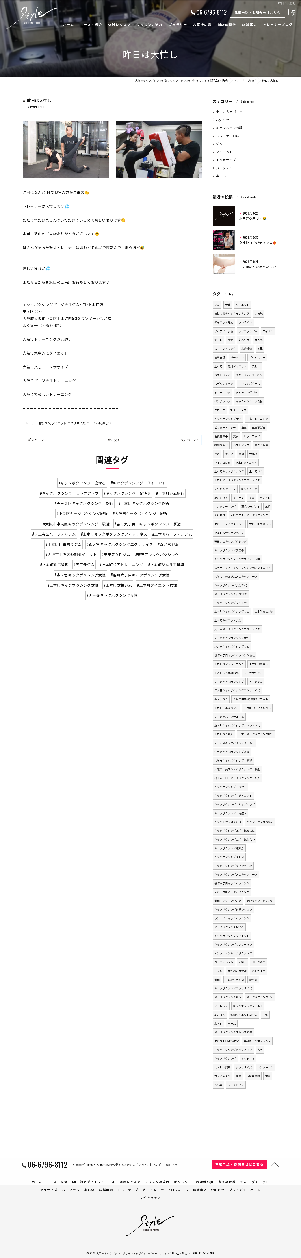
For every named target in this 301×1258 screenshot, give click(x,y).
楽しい (106, 423)
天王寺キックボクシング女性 (231, 638)
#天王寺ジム (84, 564)
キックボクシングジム (260, 997)
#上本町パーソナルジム (172, 534)
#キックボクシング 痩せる (82, 483)
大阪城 (259, 313)
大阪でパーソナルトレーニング (49, 380)
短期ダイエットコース (243, 1014)
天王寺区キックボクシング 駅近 (234, 743)
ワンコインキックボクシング (231, 918)
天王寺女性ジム (253, 673)
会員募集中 (221, 436)
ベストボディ (222, 375)
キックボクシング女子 (227, 419)
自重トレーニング (257, 419)
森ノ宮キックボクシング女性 (231, 646)
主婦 (217, 454)
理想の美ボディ (250, 506)
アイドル (268, 331)
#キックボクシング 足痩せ (127, 493)
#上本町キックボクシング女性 (73, 585)
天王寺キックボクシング (229, 681)
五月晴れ (219, 515)
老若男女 (243, 340)
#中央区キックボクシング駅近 (82, 513)
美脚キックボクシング (257, 1041)
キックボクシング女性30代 (230, 594)
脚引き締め (258, 962)
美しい (229, 454)
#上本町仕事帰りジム (63, 544)
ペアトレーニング (225, 506)
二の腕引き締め (234, 979)
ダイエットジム (248, 331)
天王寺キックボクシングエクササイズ (237, 629)
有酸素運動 (253, 1076)
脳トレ (218, 1023)
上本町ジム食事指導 (226, 673)
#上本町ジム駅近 (170, 493)
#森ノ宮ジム (168, 544)
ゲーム (232, 1023)
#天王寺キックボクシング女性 (112, 595)
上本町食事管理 (258, 664)
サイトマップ (150, 1197)
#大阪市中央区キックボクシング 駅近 (76, 523)
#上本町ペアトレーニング (121, 564)
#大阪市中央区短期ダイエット (71, 554)
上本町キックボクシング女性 (231, 611)
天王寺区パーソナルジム (229, 717)
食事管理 (219, 357)
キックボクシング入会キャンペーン (235, 874)
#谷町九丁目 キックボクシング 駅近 (148, 523)
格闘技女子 (221, 445)
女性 (227, 305)
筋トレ (218, 340)
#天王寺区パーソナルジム (54, 534)
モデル (218, 971)
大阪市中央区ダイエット (229, 524)
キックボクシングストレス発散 (233, 1032)
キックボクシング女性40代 (230, 602)
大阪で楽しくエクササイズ (45, 366)
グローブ (219, 410)
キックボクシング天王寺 (229, 550)
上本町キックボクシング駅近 (256, 734)
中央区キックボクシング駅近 (231, 752)
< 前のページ (35, 439)
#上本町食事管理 (54, 564)
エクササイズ (76, 423)
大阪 (260, 1049)
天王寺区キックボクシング (230, 541)
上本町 (218, 366)
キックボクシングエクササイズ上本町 (237, 559)
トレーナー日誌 (33, 423)
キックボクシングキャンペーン (233, 865)
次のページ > (189, 439)
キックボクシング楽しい (229, 857)
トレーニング (222, 392)
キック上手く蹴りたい (260, 822)
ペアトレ (265, 497)
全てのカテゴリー (229, 111)
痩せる (253, 979)
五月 (267, 506)
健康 (238, 1076)
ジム (47, 423)
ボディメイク (222, 1076)
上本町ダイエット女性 (227, 620)
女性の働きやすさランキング (231, 313)
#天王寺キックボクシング (157, 554)
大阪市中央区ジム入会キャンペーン (235, 576)
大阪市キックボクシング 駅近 (233, 760)
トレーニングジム (246, 392)
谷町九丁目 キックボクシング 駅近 (237, 778)
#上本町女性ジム (118, 585)
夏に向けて (221, 497)
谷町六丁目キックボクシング (231, 883)
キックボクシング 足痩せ (230, 813)
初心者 (218, 1084)
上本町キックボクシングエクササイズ (237, 480)
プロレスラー (257, 357)
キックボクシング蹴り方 (229, 848)
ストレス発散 (222, 1067)
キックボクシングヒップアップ (233, 1049)
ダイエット (59, 423)
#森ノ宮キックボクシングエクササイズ (120, 544)
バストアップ (241, 445)
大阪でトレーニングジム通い (47, 339)
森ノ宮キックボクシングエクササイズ (237, 690)
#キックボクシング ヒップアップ (69, 493)
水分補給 (246, 348)
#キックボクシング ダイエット (138, 483)
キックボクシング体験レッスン (233, 909)
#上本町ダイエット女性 (157, 585)
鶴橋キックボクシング (227, 900)
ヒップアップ (252, 436)
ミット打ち (248, 1058)
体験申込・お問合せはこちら (258, 12)
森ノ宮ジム (221, 699)
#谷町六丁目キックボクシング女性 (140, 575)
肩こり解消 (261, 445)
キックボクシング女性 (249, 401)
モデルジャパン (223, 383)
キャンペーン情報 (229, 127)
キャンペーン (249, 489)
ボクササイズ (244, 1067)
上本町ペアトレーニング (229, 664)
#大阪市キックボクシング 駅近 (140, 513)
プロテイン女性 (223, 331)
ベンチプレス (222, 401)
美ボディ (238, 497)
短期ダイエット (237, 366)
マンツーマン (265, 1067)
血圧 (244, 427)
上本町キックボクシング (229, 471)
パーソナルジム (223, 962)
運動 (241, 454)
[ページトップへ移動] (275, 1164)
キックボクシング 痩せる (230, 787)
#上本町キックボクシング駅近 (144, 503)
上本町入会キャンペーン (229, 532)
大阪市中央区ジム (260, 524)
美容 (251, 497)
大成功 (253, 454)
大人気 (259, 340)
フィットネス (236, 1084)
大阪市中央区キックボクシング (249, 515)
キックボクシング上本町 (248, 1006)
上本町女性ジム (264, 611)
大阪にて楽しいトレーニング (47, 394)
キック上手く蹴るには (227, 822)
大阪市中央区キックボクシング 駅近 (237, 769)
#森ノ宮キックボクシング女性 (80, 575)
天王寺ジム (256, 681)
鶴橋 (217, 979)
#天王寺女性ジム (116, 554)
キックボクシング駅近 (227, 997)
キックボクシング (225, 1058)
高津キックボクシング (260, 900)
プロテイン (245, 322)
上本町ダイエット (246, 462)
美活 (230, 340)
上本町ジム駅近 (223, 734)
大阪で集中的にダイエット (45, 353)
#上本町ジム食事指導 (166, 564)
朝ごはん (219, 1014)
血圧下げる (258, 427)
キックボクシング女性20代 (230, 585)
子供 (265, 1014)
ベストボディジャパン (249, 375)
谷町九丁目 (258, 971)
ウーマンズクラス (249, 383)
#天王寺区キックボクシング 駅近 (84, 503)
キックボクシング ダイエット (233, 795)
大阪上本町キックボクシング (231, 892)
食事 (267, 1076)
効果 (260, 348)
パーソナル (94, 423)
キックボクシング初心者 (229, 927)
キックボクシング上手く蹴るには (234, 830)
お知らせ (222, 119)
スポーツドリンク (225, 348)
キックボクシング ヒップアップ (234, 804)
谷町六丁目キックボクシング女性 (234, 655)
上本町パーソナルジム (257, 708)
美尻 (235, 436)
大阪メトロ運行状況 (226, 1041)
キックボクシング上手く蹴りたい (234, 839)
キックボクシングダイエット (231, 936)
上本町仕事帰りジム (226, 708)
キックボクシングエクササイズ (233, 988)
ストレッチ (221, 1006)
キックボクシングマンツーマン (233, 944)
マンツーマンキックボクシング (233, 953)
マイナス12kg (222, 462)
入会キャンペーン (225, 489)
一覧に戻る (112, 439)
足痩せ (243, 962)
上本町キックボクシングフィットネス (237, 725)
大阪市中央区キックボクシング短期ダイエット (242, 567)
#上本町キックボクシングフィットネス (114, 534)
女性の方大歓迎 (237, 971)
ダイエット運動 (223, 322)
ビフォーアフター (225, 427)
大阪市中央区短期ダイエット (250, 699)
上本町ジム (256, 471)
